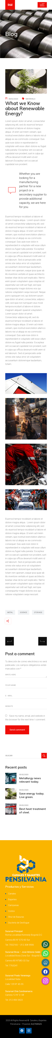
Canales (12, 893)
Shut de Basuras (16, 917)
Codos (11, 911)
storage (38, 612)
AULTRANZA (36, 1024)
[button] (45, 981)
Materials (30, 99)
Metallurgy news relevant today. (30, 779)
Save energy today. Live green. (31, 795)
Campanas (13, 905)
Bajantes (12, 899)
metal (10, 612)
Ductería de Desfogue (18, 922)
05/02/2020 (23, 790)
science (23, 612)
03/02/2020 (23, 774)
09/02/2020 (13, 99)
